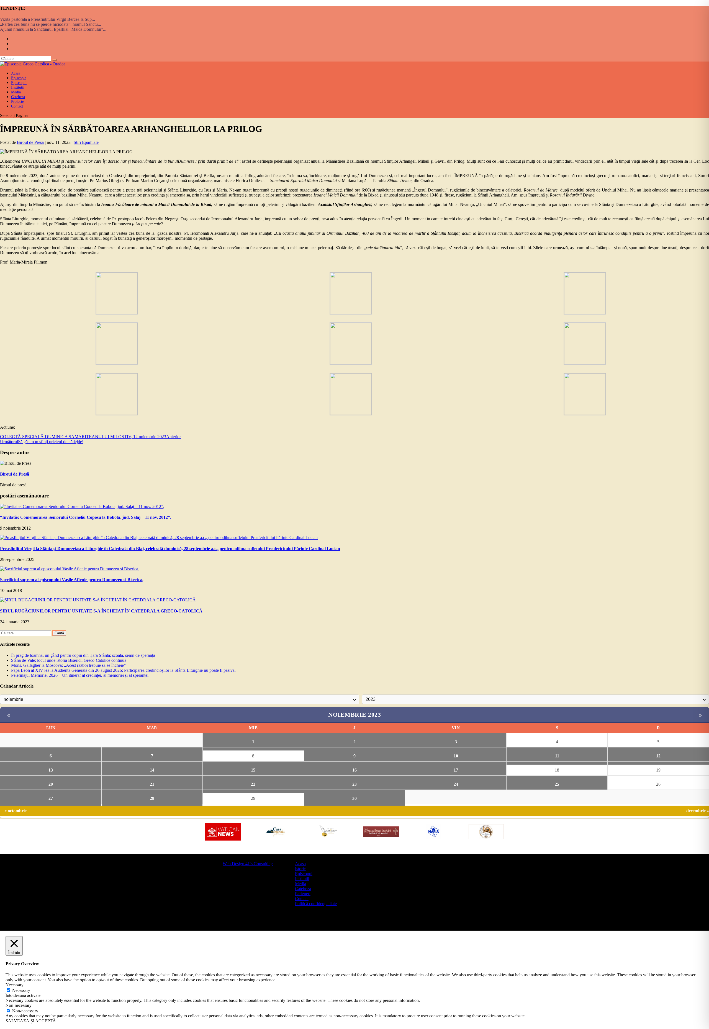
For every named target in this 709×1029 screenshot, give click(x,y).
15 (253, 770)
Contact (17, 106)
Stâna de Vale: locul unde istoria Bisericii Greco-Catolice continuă (68, 660)
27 (50, 798)
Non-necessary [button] (19, 1005)
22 (253, 784)
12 (658, 756)
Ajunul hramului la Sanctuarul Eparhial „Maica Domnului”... (53, 29)
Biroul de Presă (30, 142)
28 (152, 798)
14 (152, 770)
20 (50, 784)
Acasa (300, 863)
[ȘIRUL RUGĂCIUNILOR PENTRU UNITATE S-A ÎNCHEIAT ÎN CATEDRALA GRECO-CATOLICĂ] (98, 600)
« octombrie (15, 810)
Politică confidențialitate (316, 903)
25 (557, 784)
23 (354, 784)
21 (152, 784)
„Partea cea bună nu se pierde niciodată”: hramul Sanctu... (50, 24)
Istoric (300, 868)
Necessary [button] (15, 984)
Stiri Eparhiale (86, 142)
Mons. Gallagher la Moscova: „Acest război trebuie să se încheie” (68, 665)
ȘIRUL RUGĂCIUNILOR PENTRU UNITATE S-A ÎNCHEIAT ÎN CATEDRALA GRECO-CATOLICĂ (101, 611)
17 (456, 770)
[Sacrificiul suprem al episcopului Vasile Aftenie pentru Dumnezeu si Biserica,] (69, 568)
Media (300, 883)
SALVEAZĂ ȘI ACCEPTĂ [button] (31, 1020)
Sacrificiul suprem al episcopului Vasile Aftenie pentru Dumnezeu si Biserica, (71, 579)
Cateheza (303, 888)
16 (354, 770)
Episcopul (303, 873)
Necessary (21, 990)
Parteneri (302, 893)
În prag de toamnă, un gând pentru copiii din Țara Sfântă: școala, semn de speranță (83, 655)
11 (557, 756)
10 (456, 756)
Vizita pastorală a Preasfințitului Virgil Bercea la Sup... (47, 19)
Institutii (302, 878)
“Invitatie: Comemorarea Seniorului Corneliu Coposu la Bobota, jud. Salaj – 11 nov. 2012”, (85, 517)
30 (354, 798)
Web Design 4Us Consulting (248, 863)
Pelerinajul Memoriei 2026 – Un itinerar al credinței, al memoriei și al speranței (79, 675)
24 (456, 784)
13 (50, 770)
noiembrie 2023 (354, 714)
